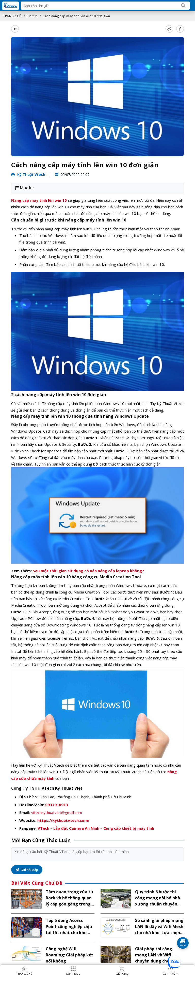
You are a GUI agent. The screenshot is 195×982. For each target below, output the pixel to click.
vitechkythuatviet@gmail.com (56, 812)
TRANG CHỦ (12, 16)
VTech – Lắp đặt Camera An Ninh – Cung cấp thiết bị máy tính (96, 828)
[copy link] (169, 29)
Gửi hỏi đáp (29, 869)
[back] (15, 29)
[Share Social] (180, 29)
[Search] (183, 6)
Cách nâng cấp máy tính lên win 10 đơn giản (76, 16)
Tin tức (32, 16)
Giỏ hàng (122, 973)
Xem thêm (170, 973)
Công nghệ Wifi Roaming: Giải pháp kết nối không (69, 955)
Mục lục (27, 188)
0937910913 (56, 804)
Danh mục (73, 973)
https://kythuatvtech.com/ (63, 820)
